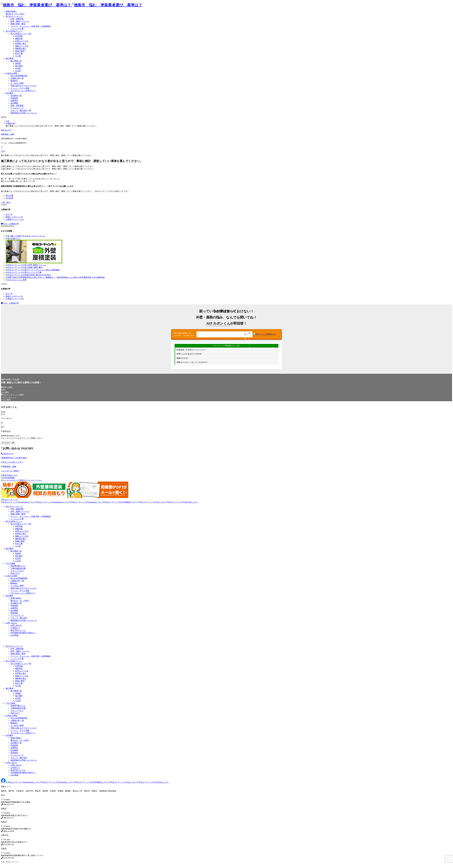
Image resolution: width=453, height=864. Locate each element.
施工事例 (9, 58)
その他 (18, 56)
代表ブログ (15, 573)
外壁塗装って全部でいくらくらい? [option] (191, 350)
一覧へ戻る (5, 202)
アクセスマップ (17, 108)
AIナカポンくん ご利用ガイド (23, 91)
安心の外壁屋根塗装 (18, 76)
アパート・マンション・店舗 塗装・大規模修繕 (30, 26)
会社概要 (14, 103)
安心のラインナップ (14, 16)
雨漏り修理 (20, 51)
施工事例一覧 (16, 61)
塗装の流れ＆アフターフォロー (23, 86)
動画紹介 (14, 81)
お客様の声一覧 (17, 78)
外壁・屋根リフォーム (19, 21)
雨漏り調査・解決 (17, 24)
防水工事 (19, 53)
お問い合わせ (11, 623)
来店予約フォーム (17, 630)
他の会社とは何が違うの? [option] (187, 366)
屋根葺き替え (20, 49)
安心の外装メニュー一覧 (20, 34)
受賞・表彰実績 (17, 105)
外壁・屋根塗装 (17, 19)
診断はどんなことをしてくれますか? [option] (192, 362)
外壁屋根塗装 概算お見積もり (22, 633)
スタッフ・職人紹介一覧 (20, 110)
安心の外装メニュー (14, 31)
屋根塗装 (19, 39)
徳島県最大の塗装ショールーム (23, 113)
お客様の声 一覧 (17, 581)
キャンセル (6, 443)
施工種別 (19, 66)
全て (9, 214)
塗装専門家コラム (17, 566)
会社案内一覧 (16, 96)
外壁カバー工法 (21, 41)
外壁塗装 (19, 36)
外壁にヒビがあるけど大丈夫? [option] (189, 354)
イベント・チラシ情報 (19, 88)
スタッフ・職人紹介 (18, 618)
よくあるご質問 (17, 83)
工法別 (18, 71)
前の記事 (9, 196)
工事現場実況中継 (17, 568)
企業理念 (14, 101)
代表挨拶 (14, 98)
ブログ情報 (10, 563)
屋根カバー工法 (21, 46)
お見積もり (15, 628)
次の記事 (9, 198)
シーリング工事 (17, 29)
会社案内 (9, 93)
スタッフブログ (17, 571)
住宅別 (18, 68)
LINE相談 (14, 635)
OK (13, 443)
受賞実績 (14, 613)
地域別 (18, 63)
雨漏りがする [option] (182, 358)
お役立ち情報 (11, 73)
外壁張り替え (20, 44)
